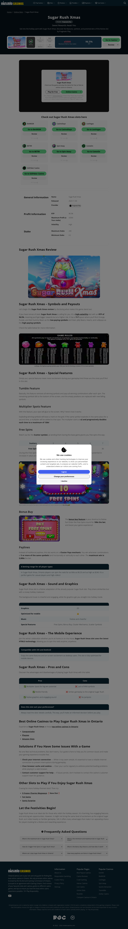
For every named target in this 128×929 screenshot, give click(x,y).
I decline (64, 481)
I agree (64, 472)
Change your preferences (64, 476)
